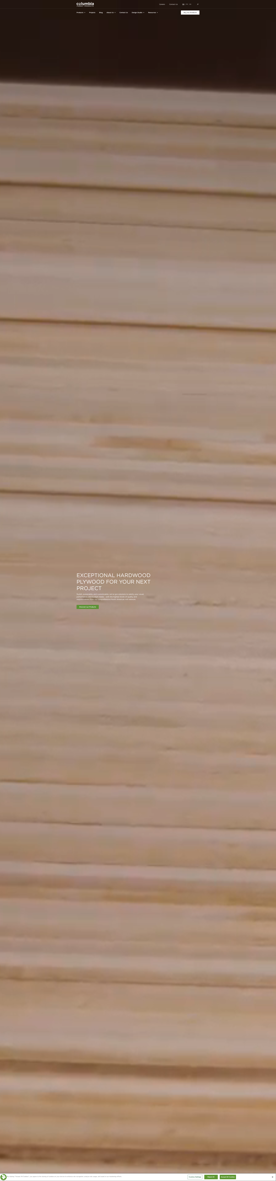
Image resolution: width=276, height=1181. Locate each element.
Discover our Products (87, 607)
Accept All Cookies (228, 1177)
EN (183, 4)
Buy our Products (190, 12)
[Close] (272, 1177)
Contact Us (173, 4)
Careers (162, 4)
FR (187, 4)
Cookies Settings (195, 1177)
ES (190, 4)
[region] (138, 1177)
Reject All (211, 1177)
